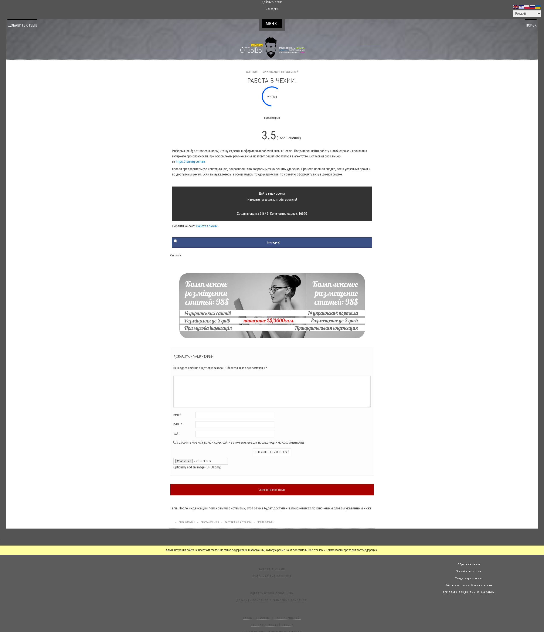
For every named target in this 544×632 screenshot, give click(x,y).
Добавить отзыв (22, 25)
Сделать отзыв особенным (272, 593)
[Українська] (538, 6)
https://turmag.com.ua (190, 162)
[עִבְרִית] (521, 6)
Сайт (176, 433)
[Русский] (532, 6)
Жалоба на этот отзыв (272, 489)
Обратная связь (469, 564)
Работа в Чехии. (207, 226)
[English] (516, 6)
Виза (181, 522)
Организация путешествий (280, 72)
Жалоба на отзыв (469, 571)
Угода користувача (469, 578)
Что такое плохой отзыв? (272, 625)
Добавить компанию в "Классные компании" (272, 600)
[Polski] (527, 6)
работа (205, 522)
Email (177, 424)
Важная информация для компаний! (272, 617)
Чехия (260, 522)
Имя (177, 414)
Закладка (273, 242)
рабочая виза (233, 522)
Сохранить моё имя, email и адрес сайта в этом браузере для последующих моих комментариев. (241, 442)
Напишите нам (481, 585)
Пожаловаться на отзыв (272, 575)
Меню (272, 23)
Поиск (531, 25)
